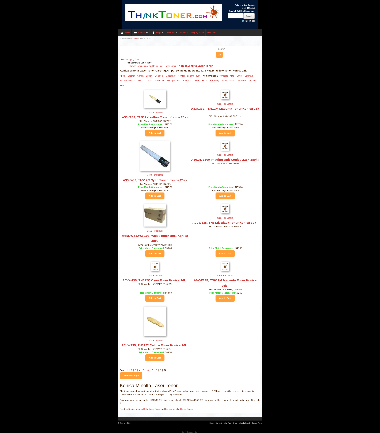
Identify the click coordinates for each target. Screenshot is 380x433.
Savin (224, 80)
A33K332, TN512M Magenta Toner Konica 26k (225, 108)
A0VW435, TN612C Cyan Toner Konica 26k (154, 280)
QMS (196, 80)
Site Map (227, 423)
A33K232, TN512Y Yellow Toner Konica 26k (154, 117)
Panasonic (160, 80)
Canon (140, 76)
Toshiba (252, 80)
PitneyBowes (173, 80)
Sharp (232, 80)
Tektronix (241, 80)
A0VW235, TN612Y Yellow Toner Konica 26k (154, 345)
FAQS (155, 33)
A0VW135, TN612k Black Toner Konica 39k (224, 222)
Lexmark (249, 76)
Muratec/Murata (127, 80)
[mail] (253, 21)
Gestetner (170, 76)
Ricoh (204, 80)
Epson (149, 76)
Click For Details (155, 112)
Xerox (123, 85)
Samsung (214, 80)
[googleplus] (246, 21)
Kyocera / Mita (227, 76)
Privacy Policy (257, 423)
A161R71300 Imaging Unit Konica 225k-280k (224, 159)
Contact (138, 33)
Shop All (184, 32)
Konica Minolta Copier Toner (178, 409)
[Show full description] (187, 117)
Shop (235, 423)
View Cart (211, 32)
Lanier (239, 76)
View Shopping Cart (129, 59)
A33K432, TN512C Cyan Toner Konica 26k (154, 180)
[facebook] (250, 21)
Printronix (187, 80)
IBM (198, 76)
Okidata (148, 80)
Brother (131, 76)
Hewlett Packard (186, 76)
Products (170, 33)
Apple (122, 76)
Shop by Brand (197, 32)
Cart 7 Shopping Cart (190, 432)
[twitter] (243, 21)
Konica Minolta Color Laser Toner (144, 409)
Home (127, 32)
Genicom (159, 76)
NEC (140, 80)
